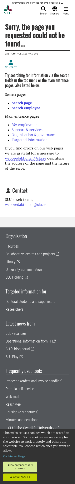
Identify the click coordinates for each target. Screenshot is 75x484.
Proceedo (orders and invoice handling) (34, 381)
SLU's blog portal (18, 349)
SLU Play (12, 356)
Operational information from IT (28, 341)
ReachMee (13, 404)
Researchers (14, 309)
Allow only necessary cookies (20, 466)
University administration (24, 269)
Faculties (12, 246)
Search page (22, 103)
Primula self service (20, 389)
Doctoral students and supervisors (30, 301)
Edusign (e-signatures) (22, 412)
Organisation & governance (34, 135)
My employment (25, 125)
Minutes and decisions (22, 420)
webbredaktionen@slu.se (25, 158)
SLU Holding (15, 277)
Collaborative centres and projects (30, 254)
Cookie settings (14, 456)
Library (10, 262)
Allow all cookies (20, 477)
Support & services (27, 130)
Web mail (12, 396)
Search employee (26, 108)
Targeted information (30, 140)
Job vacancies (16, 333)
